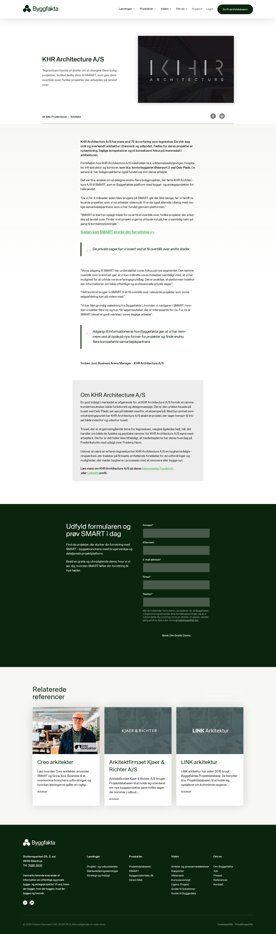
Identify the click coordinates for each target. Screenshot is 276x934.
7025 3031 (35, 865)
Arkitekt (75, 116)
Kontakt (218, 884)
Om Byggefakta (223, 866)
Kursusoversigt (180, 880)
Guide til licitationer (183, 889)
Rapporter (177, 871)
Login (209, 9)
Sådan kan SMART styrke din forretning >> (117, 232)
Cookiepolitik (225, 924)
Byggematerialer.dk (141, 875)
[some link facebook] (26, 903)
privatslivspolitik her (187, 620)
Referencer (220, 880)
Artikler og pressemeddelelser (190, 866)
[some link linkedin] (33, 903)
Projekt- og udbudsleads (102, 866)
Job (215, 871)
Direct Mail (135, 880)
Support (197, 9)
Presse (217, 875)
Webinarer (177, 875)
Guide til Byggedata (183, 893)
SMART (134, 871)
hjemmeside (150, 468)
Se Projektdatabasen (235, 9)
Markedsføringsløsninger (102, 871)
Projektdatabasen (140, 866)
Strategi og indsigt (98, 875)
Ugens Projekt (180, 884)
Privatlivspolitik (244, 924)
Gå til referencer (220, 696)
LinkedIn (93, 473)
